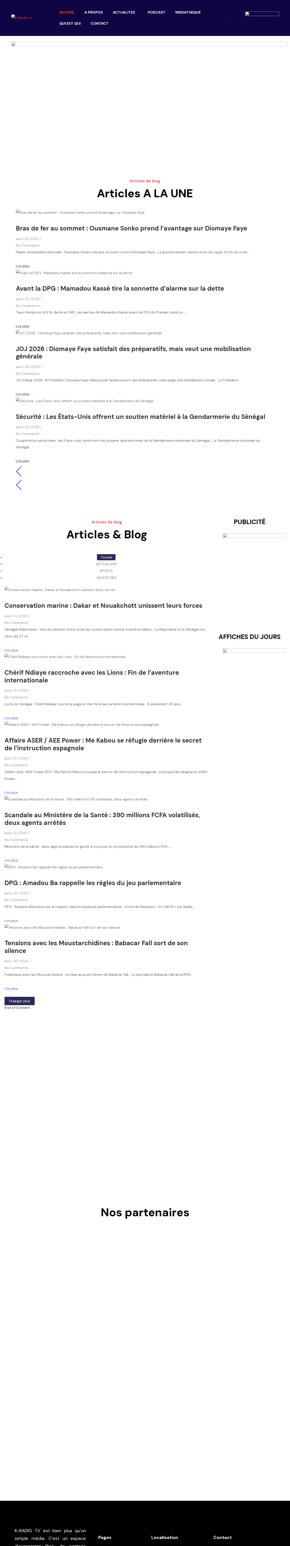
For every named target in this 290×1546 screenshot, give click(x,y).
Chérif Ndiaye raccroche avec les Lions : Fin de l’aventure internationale (92, 676)
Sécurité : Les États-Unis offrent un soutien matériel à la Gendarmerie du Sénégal (140, 417)
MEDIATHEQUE (188, 12)
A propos (94, 12)
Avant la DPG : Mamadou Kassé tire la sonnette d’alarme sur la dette (120, 288)
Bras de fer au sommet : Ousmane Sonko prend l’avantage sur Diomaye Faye (131, 228)
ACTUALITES (124, 12)
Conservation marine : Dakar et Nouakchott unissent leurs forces (103, 605)
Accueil (67, 12)
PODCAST (156, 12)
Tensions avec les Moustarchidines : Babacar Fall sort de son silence (96, 947)
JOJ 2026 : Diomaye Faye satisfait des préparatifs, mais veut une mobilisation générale (133, 353)
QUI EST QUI (70, 23)
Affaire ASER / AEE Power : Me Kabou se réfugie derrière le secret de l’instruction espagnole (103, 744)
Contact (100, 23)
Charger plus (19, 1001)
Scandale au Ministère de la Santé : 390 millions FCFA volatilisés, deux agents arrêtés (102, 819)
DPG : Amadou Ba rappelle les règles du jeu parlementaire (93, 883)
